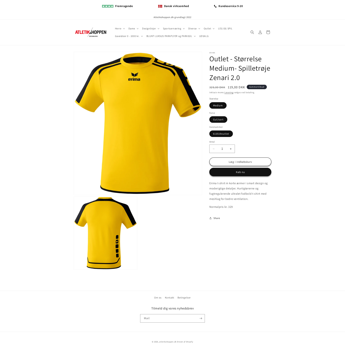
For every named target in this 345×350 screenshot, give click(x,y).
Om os (158, 297)
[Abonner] (201, 318)
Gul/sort (218, 119)
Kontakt (169, 297)
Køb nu (240, 172)
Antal (212, 141)
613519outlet (221, 133)
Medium (218, 105)
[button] (119, 28)
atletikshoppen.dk (167, 341)
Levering (228, 92)
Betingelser (184, 297)
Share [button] (216, 218)
